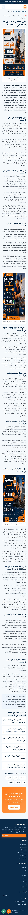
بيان (24, 782)
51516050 (11, 3)
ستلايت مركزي (23, 847)
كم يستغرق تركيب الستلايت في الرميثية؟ (15, 757)
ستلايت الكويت (25, 6)
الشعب (11, 782)
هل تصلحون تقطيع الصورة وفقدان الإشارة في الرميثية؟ (16, 765)
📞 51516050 (5, 896)
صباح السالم (23, 887)
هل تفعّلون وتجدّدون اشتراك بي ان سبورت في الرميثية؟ (14, 721)
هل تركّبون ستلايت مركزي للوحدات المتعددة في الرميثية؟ (15, 730)
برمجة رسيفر (23, 850)
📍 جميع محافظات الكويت (20, 901)
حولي (15, 778)
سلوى (18, 782)
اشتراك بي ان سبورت (21, 853)
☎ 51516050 (14, 807)
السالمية (22, 778)
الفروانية (24, 876)
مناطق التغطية (17, 11)
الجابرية (9, 778)
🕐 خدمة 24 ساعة (22, 904)
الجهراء (24, 873)
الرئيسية (24, 11)
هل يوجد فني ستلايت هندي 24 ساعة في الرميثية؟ (15, 748)
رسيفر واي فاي (22, 858)
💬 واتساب (23, 898)
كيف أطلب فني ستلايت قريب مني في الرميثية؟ (14, 739)
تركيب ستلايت (23, 844)
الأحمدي (24, 878)
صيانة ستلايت (23, 855)
